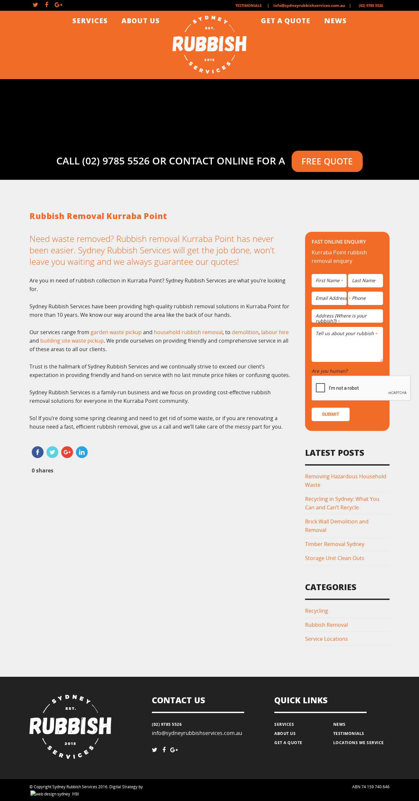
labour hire (275, 332)
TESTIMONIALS (248, 5)
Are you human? (331, 371)
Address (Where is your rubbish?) (341, 318)
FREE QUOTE (327, 161)
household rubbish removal (188, 332)
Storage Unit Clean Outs (334, 558)
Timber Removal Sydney (334, 544)
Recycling (316, 610)
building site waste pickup (72, 340)
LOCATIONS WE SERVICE (358, 742)
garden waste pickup (116, 332)
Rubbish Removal (326, 624)
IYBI (75, 794)
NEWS (335, 20)
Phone (359, 298)
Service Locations (326, 638)
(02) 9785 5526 (371, 5)
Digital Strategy (123, 787)
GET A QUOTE (285, 20)
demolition (245, 332)
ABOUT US (140, 20)
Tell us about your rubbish (346, 333)
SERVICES (90, 20)
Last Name (363, 280)
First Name (329, 280)
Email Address (333, 298)
